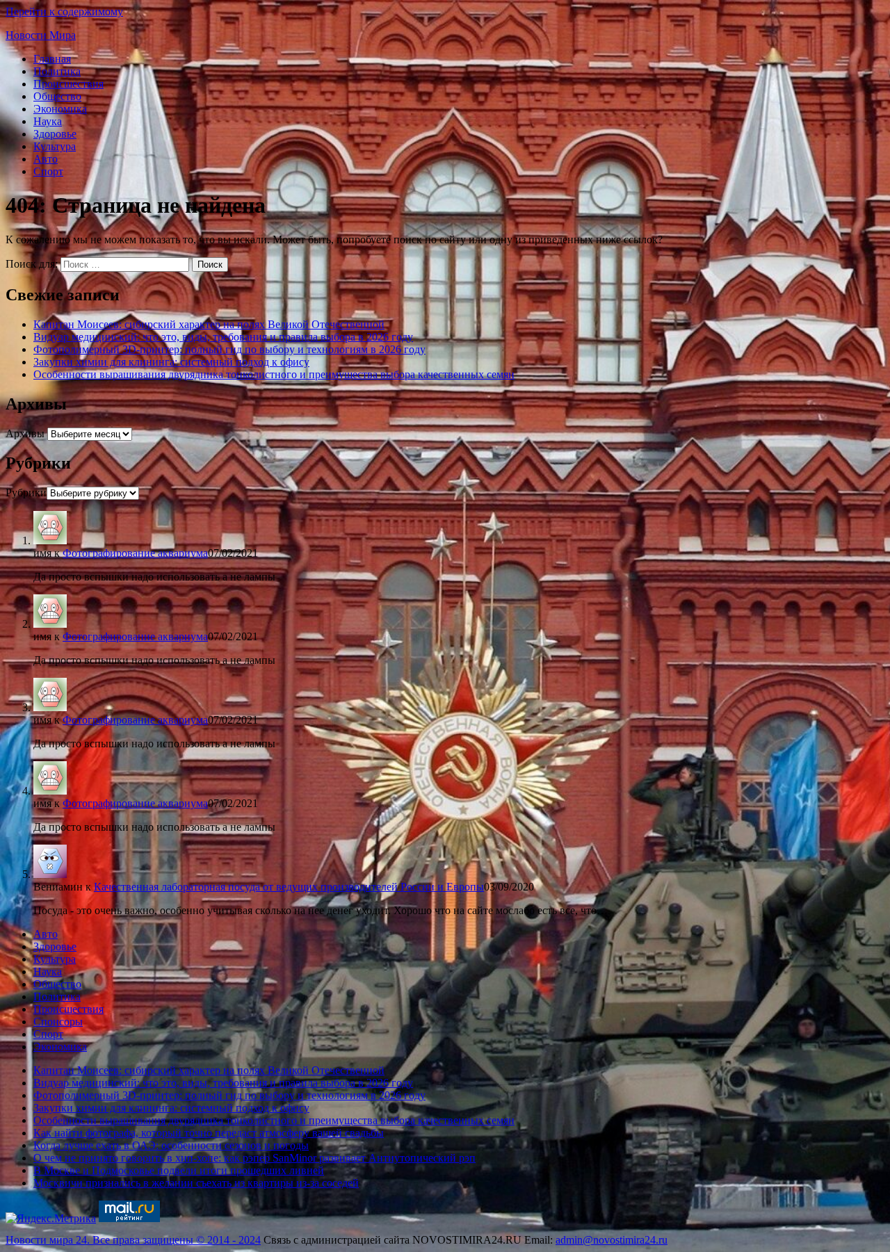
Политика (57, 71)
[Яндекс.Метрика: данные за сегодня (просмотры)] (51, 1218)
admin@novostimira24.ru (612, 1240)
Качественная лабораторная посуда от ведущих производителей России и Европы (289, 887)
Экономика (60, 109)
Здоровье (54, 134)
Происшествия (68, 84)
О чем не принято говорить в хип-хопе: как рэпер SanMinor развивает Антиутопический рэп (254, 1158)
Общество (57, 96)
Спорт (48, 171)
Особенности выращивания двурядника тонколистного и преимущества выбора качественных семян (274, 374)
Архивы (25, 433)
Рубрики (26, 492)
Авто (45, 159)
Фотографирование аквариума (135, 553)
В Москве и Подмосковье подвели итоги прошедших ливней (178, 1170)
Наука (47, 121)
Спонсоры (58, 1021)
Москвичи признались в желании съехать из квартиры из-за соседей (196, 1183)
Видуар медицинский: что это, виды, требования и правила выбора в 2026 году (223, 337)
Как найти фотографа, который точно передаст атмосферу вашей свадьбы (208, 1133)
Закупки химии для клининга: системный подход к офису (171, 362)
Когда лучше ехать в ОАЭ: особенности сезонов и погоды (171, 1145)
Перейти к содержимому (64, 11)
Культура (54, 146)
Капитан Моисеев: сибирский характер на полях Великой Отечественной (209, 324)
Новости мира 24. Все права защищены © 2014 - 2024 (133, 1240)
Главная (52, 59)
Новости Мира (41, 35)
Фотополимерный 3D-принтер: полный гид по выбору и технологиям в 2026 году (229, 349)
